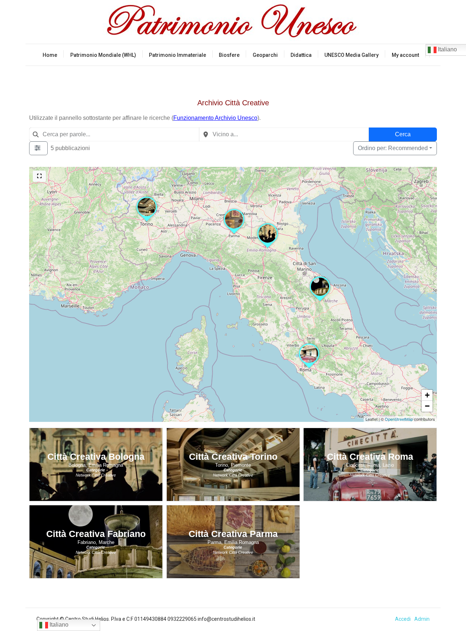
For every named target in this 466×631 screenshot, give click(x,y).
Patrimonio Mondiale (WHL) (103, 55)
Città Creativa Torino (233, 456)
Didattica (301, 55)
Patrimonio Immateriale (177, 55)
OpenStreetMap (399, 419)
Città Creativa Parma (233, 534)
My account (405, 55)
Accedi (403, 619)
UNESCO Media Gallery (351, 55)
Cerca (403, 134)
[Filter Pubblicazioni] (38, 148)
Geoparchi (265, 55)
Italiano (58, 625)
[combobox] (114, 134)
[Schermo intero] (39, 176)
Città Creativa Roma (370, 456)
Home (50, 55)
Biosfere (229, 55)
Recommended (393, 148)
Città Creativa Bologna (96, 456)
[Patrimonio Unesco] (233, 22)
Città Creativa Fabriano (96, 534)
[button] (146, 221)
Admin (422, 619)
